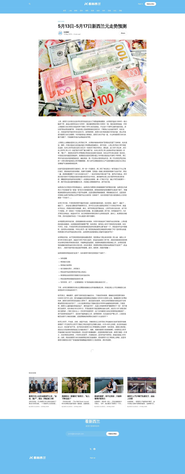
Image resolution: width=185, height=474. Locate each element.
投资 (92, 10)
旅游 (98, 10)
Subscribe (150, 4)
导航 (120, 10)
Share (123, 33)
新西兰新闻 (61, 21)
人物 (70, 10)
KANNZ (66, 32)
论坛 (114, 10)
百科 (81, 10)
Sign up (92, 458)
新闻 (75, 10)
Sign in (140, 4)
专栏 (103, 10)
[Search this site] (30, 3)
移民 (86, 10)
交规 (109, 10)
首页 (64, 10)
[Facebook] (94, 449)
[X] (91, 449)
